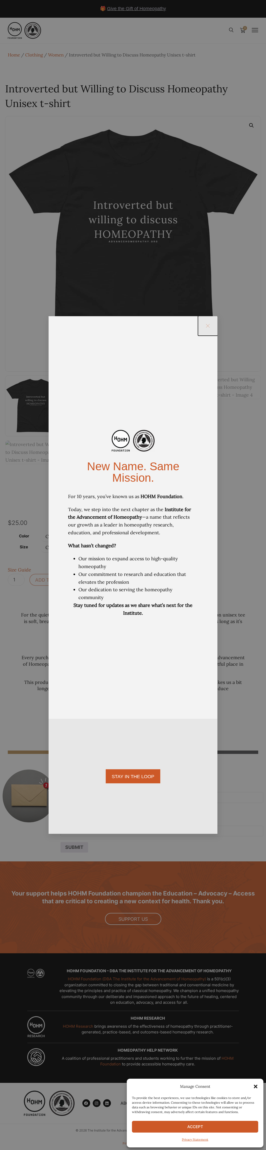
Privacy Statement (195, 1139)
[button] (255, 1086)
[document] (133, 575)
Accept (195, 1126)
